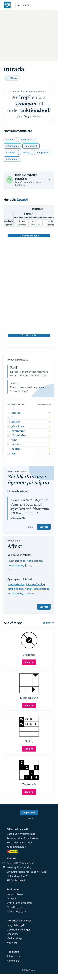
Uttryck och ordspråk (19, 902)
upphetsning (16, 565)
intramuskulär (27, 139)
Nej (26, 116)
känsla (38, 560)
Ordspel (11, 898)
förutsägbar (18, 435)
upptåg (15, 412)
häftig (30, 560)
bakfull (16, 448)
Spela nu (29, 662)
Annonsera (13, 960)
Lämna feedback (16, 911)
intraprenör (11, 159)
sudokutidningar (16, 846)
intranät (26, 152)
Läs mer (44, 526)
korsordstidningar (17, 842)
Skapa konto (29, 812)
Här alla (30, 526)
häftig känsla (15, 588)
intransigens (12, 146)
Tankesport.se (15, 838)
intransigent (31, 146)
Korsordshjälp (15, 894)
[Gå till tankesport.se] (29, 851)
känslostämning (35, 584)
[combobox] (32, 5)
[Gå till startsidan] (7, 5)
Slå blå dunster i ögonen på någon (28, 480)
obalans (29, 593)
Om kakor (12, 933)
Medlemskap (14, 938)
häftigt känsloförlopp (37, 588)
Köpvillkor (13, 942)
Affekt (14, 546)
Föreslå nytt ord (16, 907)
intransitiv (11, 152)
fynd (14, 439)
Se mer (47, 622)
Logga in (29, 818)
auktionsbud (34, 110)
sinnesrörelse (17, 560)
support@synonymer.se (20, 863)
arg (13, 453)
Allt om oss (13, 956)
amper (15, 421)
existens (16, 444)
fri (13, 417)
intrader (10, 139)
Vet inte (36, 116)
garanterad (18, 430)
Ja (18, 116)
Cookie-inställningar (18, 929)
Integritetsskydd (16, 925)
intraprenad (43, 152)
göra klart (17, 426)
